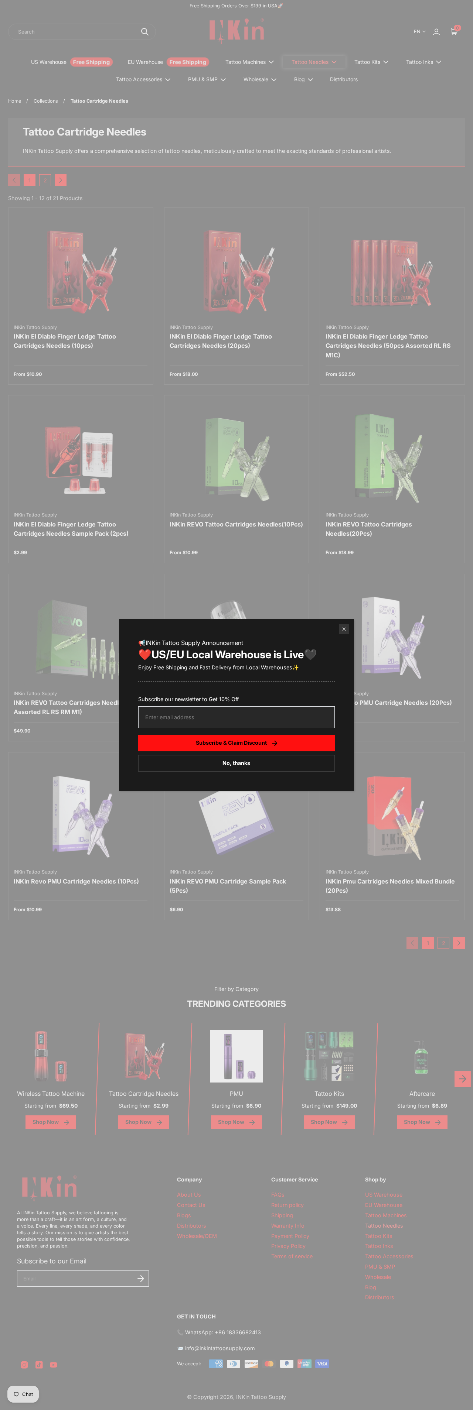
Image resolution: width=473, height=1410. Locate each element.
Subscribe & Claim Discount (231, 743)
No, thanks (236, 763)
